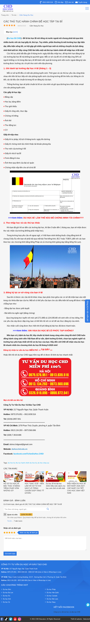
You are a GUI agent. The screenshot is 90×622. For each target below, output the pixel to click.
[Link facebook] (2, 619)
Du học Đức (7, 589)
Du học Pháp (51, 589)
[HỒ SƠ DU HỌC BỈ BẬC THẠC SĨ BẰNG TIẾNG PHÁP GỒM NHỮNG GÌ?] (13, 476)
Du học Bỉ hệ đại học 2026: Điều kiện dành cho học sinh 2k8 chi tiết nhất (55, 486)
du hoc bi (11, 463)
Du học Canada (52, 596)
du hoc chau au (43, 463)
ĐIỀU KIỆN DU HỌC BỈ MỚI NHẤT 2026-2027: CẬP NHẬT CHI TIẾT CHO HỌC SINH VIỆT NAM (76, 488)
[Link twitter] (10, 619)
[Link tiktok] (6, 619)
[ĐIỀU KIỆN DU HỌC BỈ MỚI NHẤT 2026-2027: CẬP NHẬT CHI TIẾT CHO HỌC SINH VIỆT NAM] (76, 476)
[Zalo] (88, 605)
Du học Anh (7, 599)
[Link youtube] (15, 619)
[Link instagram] (19, 619)
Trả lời (9, 521)
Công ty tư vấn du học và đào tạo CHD (67, 612)
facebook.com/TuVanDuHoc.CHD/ (28, 454)
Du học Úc (6, 602)
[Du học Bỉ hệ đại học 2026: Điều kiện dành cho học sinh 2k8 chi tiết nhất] (55, 476)
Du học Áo (6, 596)
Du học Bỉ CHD (14, 38)
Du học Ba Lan (8, 592)
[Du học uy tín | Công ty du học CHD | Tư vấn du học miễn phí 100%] (8, 8)
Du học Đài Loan (52, 599)
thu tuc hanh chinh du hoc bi (26, 463)
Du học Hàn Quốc (53, 592)
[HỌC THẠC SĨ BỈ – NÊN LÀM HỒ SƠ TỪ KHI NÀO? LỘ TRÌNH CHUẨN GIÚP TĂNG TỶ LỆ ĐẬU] (34, 476)
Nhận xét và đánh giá (12, 528)
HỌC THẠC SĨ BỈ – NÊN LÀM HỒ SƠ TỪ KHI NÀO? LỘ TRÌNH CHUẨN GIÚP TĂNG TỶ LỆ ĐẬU (34, 488)
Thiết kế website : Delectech (80, 619)
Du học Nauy (51, 602)
